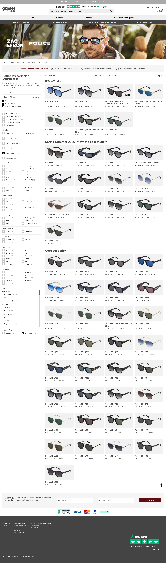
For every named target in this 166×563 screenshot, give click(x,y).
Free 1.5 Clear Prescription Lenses (101, 22)
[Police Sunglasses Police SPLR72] (89, 313)
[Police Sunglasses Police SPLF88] (149, 446)
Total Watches (35, 528)
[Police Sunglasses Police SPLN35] (89, 420)
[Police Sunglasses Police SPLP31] (149, 368)
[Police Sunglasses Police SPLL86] (59, 446)
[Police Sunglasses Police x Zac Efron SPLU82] (149, 152)
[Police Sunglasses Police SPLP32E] (89, 368)
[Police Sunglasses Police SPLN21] (59, 91)
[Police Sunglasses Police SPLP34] (149, 342)
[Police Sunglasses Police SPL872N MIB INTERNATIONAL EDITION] (119, 91)
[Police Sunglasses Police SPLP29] (59, 394)
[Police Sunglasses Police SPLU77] (89, 178)
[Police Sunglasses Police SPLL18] (119, 446)
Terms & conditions (127, 556)
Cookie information (156, 556)
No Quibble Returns (58, 22)
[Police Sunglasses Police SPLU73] (149, 178)
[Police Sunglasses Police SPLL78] (89, 446)
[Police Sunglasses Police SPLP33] (59, 368)
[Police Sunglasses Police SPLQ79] (119, 342)
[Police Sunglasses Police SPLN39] (59, 420)
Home (4, 62)
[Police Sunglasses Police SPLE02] (149, 261)
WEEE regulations (19, 532)
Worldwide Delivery (21, 22)
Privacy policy (142, 556)
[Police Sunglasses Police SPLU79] (59, 178)
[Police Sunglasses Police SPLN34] (119, 420)
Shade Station (35, 525)
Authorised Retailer (145, 22)
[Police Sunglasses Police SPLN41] (149, 394)
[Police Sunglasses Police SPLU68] (149, 205)
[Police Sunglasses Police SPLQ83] (59, 342)
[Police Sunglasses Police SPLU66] (59, 231)
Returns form (17, 530)
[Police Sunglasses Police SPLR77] (59, 120)
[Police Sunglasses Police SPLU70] (59, 152)
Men (33, 18)
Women (59, 18)
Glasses (88, 18)
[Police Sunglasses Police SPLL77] (149, 420)
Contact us (5, 528)
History (4, 525)
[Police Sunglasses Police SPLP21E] (89, 261)
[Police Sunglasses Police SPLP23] (89, 394)
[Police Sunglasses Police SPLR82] (89, 152)
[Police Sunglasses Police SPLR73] (59, 313)
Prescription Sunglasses (124, 18)
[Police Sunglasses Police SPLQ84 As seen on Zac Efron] (149, 91)
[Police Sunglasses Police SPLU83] (119, 152)
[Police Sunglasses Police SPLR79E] (59, 287)
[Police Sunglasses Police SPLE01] (59, 472)
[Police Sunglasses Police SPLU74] (119, 178)
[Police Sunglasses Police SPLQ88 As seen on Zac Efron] (89, 120)
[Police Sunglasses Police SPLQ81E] (89, 342)
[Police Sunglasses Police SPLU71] (89, 205)
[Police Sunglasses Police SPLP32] (119, 368)
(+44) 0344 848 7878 (155, 7)
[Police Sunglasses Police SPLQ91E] (149, 313)
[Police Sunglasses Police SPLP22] (119, 394)
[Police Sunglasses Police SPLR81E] (149, 287)
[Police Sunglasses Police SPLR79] (89, 287)
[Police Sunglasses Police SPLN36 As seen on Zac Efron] (119, 313)
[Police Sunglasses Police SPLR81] (119, 287)
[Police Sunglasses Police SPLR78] (119, 120)
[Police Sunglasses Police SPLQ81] (89, 91)
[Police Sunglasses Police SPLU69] (119, 205)
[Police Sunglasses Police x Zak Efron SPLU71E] (59, 205)
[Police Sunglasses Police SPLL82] (119, 261)
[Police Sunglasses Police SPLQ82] (59, 261)
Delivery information (19, 525)
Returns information (19, 528)
